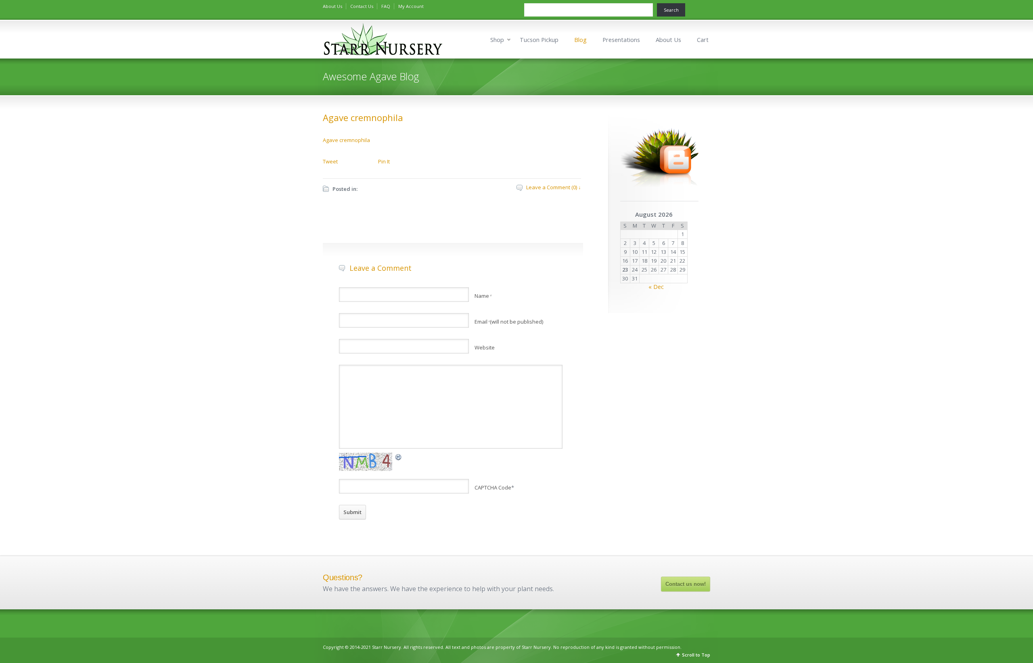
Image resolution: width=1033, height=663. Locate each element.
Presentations (621, 40)
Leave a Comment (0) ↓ (553, 187)
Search (671, 10)
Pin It (384, 161)
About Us (332, 6)
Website (485, 347)
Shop (497, 40)
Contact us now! (685, 584)
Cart (703, 40)
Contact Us (361, 6)
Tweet (330, 161)
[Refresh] (398, 456)
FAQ (385, 6)
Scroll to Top (696, 655)
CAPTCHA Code (493, 487)
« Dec (656, 287)
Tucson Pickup (539, 40)
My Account (411, 6)
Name (483, 295)
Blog (580, 40)
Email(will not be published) (509, 321)
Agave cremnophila (363, 117)
